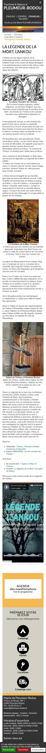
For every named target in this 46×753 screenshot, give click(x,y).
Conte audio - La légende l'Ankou (27, 564)
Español (22, 16)
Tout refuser (23, 750)
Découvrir (18, 35)
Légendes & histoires (13, 37)
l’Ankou (19, 446)
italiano (23, 19)
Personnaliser (38, 750)
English (10, 16)
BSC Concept (23, 716)
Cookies (23, 713)
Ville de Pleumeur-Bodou (9, 564)
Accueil (7, 35)
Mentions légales (11, 713)
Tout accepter (8, 750)
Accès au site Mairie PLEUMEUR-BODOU (23, 23)
